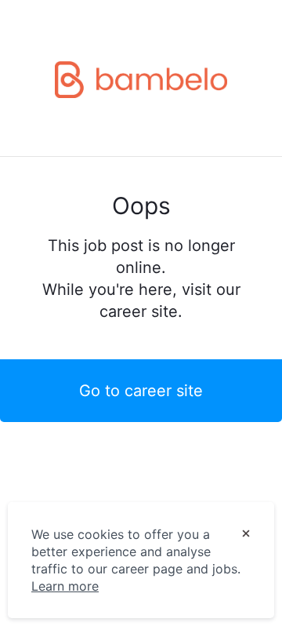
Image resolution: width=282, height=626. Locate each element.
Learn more (65, 586)
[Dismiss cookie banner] (246, 535)
